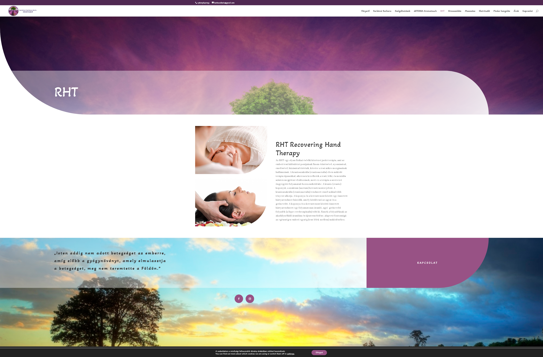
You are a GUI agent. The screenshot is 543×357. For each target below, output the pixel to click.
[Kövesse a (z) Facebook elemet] (239, 299)
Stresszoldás (454, 11)
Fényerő (365, 11)
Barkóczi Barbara (382, 11)
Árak (516, 11)
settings (290, 354)
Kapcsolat (527, 11)
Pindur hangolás (502, 11)
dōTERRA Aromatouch (425, 11)
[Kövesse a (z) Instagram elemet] (250, 299)
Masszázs (470, 11)
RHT (442, 11)
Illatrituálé (484, 11)
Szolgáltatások (402, 11)
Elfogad (319, 352)
